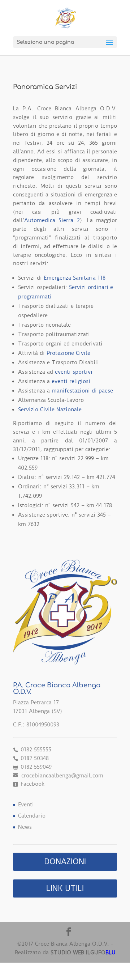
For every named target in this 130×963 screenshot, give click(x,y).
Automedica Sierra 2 (52, 220)
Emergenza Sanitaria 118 (74, 278)
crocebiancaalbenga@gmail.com (61, 775)
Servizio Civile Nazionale (50, 409)
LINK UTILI (65, 888)
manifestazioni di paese (82, 390)
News (25, 827)
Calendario (32, 816)
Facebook (31, 784)
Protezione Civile (68, 353)
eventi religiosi (71, 381)
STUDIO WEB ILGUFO (83, 952)
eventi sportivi (73, 372)
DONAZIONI (65, 861)
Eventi (26, 804)
